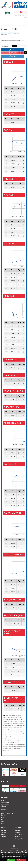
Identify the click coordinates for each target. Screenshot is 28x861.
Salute (2, 819)
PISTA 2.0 (3, 807)
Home (2, 800)
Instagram (3, 836)
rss (24, 12)
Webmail (17, 836)
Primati (13, 53)
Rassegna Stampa (20, 839)
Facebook (3, 832)
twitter (18, 12)
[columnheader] (7, 88)
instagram (21, 12)
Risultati (13, 50)
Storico (13, 56)
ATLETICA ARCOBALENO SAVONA (10, 33)
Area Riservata (19, 834)
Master (3, 817)
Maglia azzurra (5, 805)
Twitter (3, 834)
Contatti (17, 830)
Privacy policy (5, 857)
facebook (16, 12)
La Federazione (5, 802)
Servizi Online (18, 832)
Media (2, 821)
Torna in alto (14, 848)
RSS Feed (3, 830)
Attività (3, 824)
